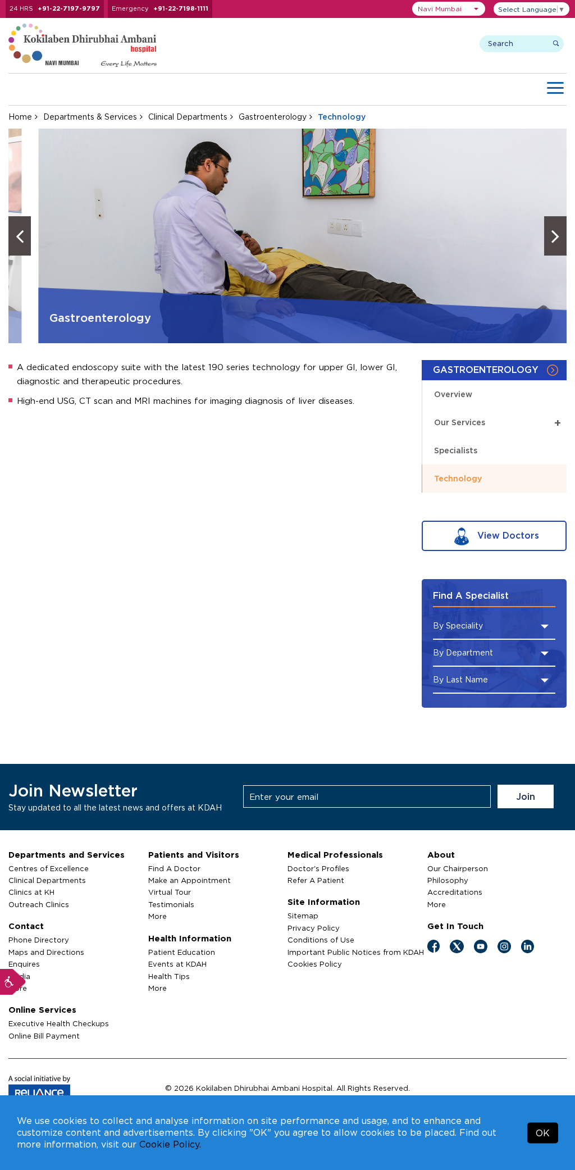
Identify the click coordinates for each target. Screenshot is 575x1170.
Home (20, 116)
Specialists (455, 450)
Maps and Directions (46, 952)
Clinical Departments (187, 116)
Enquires (24, 964)
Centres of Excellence (48, 868)
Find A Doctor (174, 868)
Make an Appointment (189, 880)
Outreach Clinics (38, 904)
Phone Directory (38, 940)
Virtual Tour (169, 892)
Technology (458, 478)
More (157, 916)
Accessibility (13, 982)
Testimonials (171, 904)
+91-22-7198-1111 (180, 8)
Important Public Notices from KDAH (356, 952)
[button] (448, 9)
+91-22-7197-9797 (69, 8)
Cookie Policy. (170, 1144)
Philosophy (447, 880)
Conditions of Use (321, 940)
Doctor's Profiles (318, 868)
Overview (453, 394)
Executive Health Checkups (58, 1023)
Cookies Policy (315, 964)
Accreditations (454, 892)
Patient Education (181, 952)
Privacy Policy (314, 928)
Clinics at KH (31, 892)
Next (555, 236)
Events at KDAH (177, 964)
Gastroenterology (273, 116)
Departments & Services (90, 116)
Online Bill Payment (44, 1036)
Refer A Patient (316, 880)
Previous (19, 236)
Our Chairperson (457, 868)
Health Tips (169, 976)
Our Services (497, 422)
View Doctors (506, 535)
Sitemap (303, 915)
